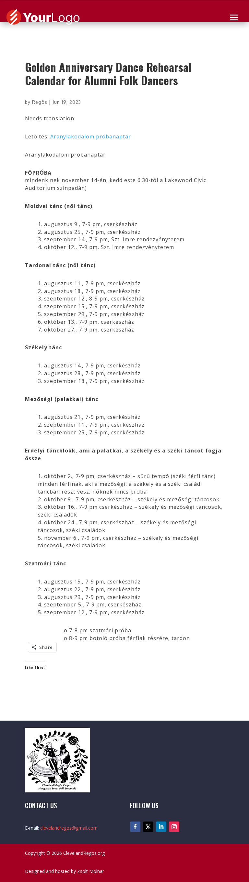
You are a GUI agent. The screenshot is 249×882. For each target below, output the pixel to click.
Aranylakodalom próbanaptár (90, 136)
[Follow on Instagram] (174, 827)
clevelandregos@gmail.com (69, 828)
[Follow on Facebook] (135, 827)
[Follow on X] (148, 827)
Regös (39, 102)
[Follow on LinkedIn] (161, 827)
